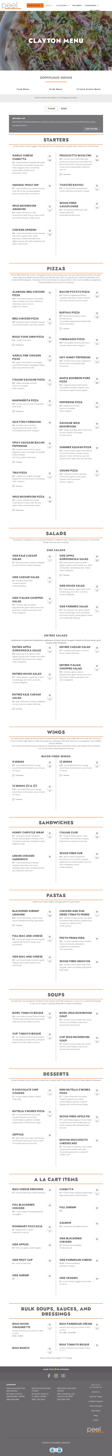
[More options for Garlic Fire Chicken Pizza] (49, 356)
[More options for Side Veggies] (97, 1279)
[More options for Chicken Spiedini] (49, 230)
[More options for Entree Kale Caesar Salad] (49, 695)
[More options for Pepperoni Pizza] (97, 403)
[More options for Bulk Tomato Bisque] (97, 1345)
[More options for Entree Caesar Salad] (97, 648)
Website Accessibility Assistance (56, 1443)
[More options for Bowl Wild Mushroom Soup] (97, 1013)
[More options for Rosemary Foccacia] (49, 1227)
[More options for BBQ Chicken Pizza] (49, 319)
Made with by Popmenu (35, 1369)
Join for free (91, 129)
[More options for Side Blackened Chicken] (97, 1239)
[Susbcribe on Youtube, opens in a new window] (63, 1376)
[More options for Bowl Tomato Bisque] (49, 1013)
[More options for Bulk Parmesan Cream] (97, 1324)
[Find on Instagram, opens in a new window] (56, 1376)
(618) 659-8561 (12, 1399)
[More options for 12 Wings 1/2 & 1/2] (49, 786)
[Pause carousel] (110, 69)
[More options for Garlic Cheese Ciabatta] (49, 156)
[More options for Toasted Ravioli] (97, 185)
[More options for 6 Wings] (49, 762)
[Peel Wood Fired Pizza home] (11, 5)
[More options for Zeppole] (49, 1135)
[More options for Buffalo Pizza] (97, 313)
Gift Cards (95, 10)
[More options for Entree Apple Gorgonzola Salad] (49, 648)
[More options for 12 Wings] (97, 762)
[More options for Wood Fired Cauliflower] (97, 204)
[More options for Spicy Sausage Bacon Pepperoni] (49, 443)
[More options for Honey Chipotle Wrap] (49, 833)
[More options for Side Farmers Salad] (97, 607)
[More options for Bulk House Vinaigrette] (49, 1324)
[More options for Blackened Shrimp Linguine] (49, 912)
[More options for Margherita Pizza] (49, 401)
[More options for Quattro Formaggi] (49, 422)
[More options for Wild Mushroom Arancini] (49, 206)
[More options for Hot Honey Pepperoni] (97, 358)
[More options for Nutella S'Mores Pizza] (49, 1112)
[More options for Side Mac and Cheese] (49, 957)
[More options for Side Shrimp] (49, 1276)
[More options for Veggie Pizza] (97, 471)
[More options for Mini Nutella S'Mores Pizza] (97, 1090)
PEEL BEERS (77, 5)
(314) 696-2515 (63, 1399)
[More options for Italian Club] (97, 833)
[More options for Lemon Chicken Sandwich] (49, 856)
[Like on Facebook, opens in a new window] (49, 1376)
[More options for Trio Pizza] (49, 473)
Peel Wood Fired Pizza (95, 1430)
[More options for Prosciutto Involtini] (97, 156)
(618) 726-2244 (38, 1399)
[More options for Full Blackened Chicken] (49, 1205)
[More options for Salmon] (97, 1223)
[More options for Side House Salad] (97, 586)
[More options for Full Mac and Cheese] (49, 936)
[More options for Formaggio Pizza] (97, 340)
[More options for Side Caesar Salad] (49, 578)
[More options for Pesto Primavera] (97, 938)
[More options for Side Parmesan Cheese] (97, 1260)
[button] (35, 5)
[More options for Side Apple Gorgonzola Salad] (97, 556)
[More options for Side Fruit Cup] (49, 1260)
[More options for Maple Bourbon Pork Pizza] (97, 379)
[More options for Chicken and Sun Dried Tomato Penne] (97, 912)
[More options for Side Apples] (49, 1245)
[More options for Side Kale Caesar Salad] (49, 556)
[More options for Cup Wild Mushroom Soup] (97, 1038)
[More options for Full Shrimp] (97, 1208)
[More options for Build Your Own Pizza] (49, 337)
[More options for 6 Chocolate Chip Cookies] (49, 1090)
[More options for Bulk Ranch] (49, 1348)
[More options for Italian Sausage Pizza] (49, 380)
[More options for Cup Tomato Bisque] (49, 1034)
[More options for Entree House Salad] (49, 674)
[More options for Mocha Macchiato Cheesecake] (97, 1140)
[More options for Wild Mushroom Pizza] (49, 497)
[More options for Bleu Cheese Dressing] (49, 1190)
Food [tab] (51, 108)
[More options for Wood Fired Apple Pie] (97, 1117)
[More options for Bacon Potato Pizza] (97, 292)
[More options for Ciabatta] (97, 1190)
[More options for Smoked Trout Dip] (49, 186)
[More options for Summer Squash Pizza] (97, 448)
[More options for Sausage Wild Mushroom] (97, 424)
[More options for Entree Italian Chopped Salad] (97, 666)
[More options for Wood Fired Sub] (97, 854)
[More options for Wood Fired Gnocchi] (97, 962)
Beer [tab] (64, 108)
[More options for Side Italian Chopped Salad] (49, 598)
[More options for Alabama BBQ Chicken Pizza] (49, 292)
